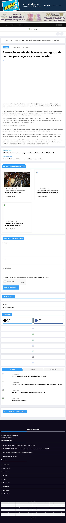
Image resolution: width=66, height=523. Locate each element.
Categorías (4, 304)
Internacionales (6, 468)
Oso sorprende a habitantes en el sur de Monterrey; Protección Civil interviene (48, 192)
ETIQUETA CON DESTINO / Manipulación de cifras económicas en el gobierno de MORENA (37, 384)
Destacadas (6, 464)
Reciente (12, 369)
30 (28, 514)
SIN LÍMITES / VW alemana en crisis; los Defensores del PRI (28, 392)
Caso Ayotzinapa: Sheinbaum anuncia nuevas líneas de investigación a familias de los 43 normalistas (15, 224)
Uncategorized (6, 490)
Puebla (4, 479)
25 (45, 512)
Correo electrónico (7, 268)
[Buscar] (58, 34)
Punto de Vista (6, 483)
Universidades (6, 494)
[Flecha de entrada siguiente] (62, 158)
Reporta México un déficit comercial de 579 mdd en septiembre (22, 159)
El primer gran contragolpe (19, 400)
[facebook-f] (56, 25)
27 (61, 512)
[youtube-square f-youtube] (61, 25)
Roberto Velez (9, 188)
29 (19, 514)
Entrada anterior (7, 150)
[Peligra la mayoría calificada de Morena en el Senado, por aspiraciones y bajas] (17, 179)
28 (8, 514)
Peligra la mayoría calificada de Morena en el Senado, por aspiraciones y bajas (15, 192)
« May (31, 518)
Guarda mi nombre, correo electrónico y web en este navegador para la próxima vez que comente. (27, 277)
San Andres (6, 486)
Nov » (35, 518)
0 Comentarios (26, 47)
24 (36, 512)
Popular (33, 369)
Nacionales (6, 47)
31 (36, 514)
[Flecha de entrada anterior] (62, 152)
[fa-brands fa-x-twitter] (59, 25)
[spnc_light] (62, 34)
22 (19, 512)
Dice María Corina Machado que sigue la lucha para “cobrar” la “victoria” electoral (28, 153)
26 (53, 512)
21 (8, 512)
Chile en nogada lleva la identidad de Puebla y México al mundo (29, 376)
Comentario (53, 369)
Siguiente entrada (7, 156)
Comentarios (5, 243)
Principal (5, 475)
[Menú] (3, 34)
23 (28, 512)
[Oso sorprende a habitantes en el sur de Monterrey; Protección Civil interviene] (49, 179)
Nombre (4, 259)
